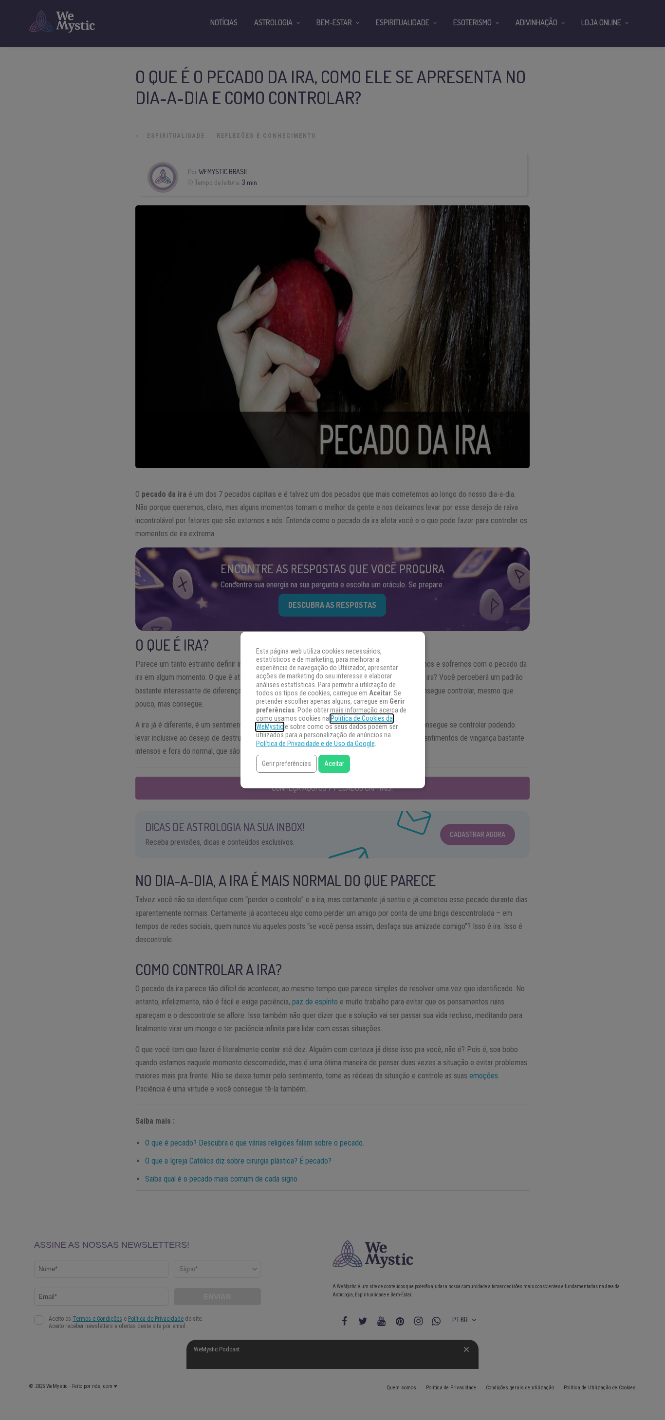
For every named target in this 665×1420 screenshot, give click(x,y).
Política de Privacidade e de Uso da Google (315, 744)
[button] (286, 764)
